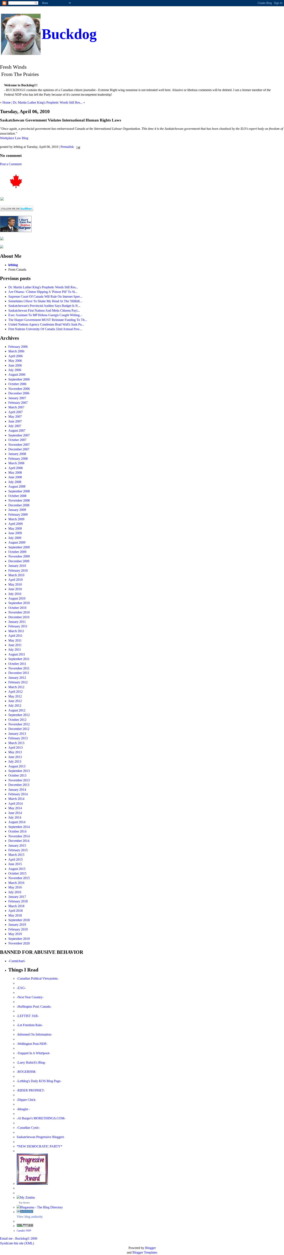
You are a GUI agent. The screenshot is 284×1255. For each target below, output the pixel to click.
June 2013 (15, 757)
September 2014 (19, 827)
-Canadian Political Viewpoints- (37, 978)
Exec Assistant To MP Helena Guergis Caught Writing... (45, 315)
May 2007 (15, 416)
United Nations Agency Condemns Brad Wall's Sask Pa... (46, 324)
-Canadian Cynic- (28, 1127)
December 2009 (18, 561)
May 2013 (15, 752)
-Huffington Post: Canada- (34, 1006)
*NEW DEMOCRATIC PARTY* (39, 1146)
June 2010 (15, 589)
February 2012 (18, 682)
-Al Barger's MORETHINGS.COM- (41, 1118)
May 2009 (15, 528)
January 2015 (17, 845)
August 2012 (16, 710)
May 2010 (15, 584)
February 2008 (18, 458)
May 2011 (15, 640)
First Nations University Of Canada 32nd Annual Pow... (45, 329)
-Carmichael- (16, 961)
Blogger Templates (144, 1252)
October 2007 (17, 440)
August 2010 (16, 598)
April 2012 (15, 691)
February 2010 (18, 570)
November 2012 (19, 724)
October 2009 (17, 552)
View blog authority (30, 1216)
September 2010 (19, 603)
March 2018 (16, 906)
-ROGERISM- (26, 1071)
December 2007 (18, 449)
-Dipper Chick (26, 1099)
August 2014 (16, 822)
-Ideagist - (23, 1109)
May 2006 (15, 360)
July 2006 (14, 370)
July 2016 (14, 892)
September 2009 (19, 547)
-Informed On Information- (34, 1034)
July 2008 (14, 482)
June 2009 (15, 533)
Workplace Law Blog (14, 138)
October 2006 (17, 384)
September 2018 (19, 920)
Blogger (150, 1248)
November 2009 (19, 556)
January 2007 (17, 398)
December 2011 (18, 673)
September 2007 (19, 435)
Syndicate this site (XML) (17, 1243)
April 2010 (15, 579)
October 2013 (17, 775)
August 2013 (16, 766)
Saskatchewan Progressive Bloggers (40, 1137)
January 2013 (17, 733)
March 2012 (16, 687)
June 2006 (15, 365)
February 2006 (18, 346)
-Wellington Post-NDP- (32, 1044)
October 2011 (17, 663)
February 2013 (18, 738)
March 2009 (16, 519)
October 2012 (17, 719)
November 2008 (19, 500)
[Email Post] (77, 147)
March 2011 (16, 631)
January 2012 (17, 677)
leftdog (13, 265)
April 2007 (15, 412)
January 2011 (17, 621)
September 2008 (19, 491)
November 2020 (19, 943)
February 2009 (18, 514)
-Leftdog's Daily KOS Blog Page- (39, 1081)
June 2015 (15, 864)
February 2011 (17, 626)
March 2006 (16, 351)
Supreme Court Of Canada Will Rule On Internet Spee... (45, 296)
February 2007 (18, 402)
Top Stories (24, 1202)
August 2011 (16, 654)
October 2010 (17, 608)
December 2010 (18, 617)
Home (6, 102)
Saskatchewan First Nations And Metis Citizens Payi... (44, 310)
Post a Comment (11, 164)
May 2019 (15, 934)
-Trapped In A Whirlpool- (33, 1053)
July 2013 (14, 761)
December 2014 (18, 840)
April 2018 (15, 910)
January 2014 (17, 789)
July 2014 (14, 817)
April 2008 (15, 468)
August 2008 (16, 486)
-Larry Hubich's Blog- (31, 1062)
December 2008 (18, 505)
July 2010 (14, 594)
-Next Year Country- (30, 997)
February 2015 (18, 850)
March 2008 (16, 463)
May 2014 (15, 808)
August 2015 (16, 869)
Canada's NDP (24, 1230)
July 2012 (14, 705)
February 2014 (18, 794)
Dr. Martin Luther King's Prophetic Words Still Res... (48, 102)
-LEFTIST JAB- (28, 1016)
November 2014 (19, 836)
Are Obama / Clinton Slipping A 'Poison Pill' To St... (42, 292)
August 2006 (16, 374)
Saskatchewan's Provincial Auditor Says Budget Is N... (44, 305)
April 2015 (15, 859)
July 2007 (14, 426)
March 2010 (16, 575)
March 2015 (16, 854)
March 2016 (16, 883)
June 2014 (15, 813)
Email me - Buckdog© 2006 (18, 1238)
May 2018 (15, 915)
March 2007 (16, 407)
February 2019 (18, 929)
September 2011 (19, 659)
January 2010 (17, 565)
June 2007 (15, 421)
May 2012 (15, 696)
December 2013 (18, 785)
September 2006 (19, 379)
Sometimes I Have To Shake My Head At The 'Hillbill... (45, 301)
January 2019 (17, 924)
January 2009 (17, 510)
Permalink (67, 147)
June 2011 (15, 645)
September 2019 (19, 938)
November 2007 (19, 444)
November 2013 (19, 780)
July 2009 (14, 538)
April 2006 (15, 356)
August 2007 (16, 430)
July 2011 (14, 649)
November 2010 (19, 612)
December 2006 (18, 393)
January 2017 (17, 896)
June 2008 (15, 477)
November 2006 (19, 388)
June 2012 (15, 701)
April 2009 (15, 523)
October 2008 (17, 496)
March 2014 (16, 798)
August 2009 (16, 542)
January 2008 (17, 454)
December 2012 (18, 729)
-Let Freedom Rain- (30, 1025)
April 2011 (15, 635)
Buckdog (69, 34)
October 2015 (17, 873)
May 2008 (15, 472)
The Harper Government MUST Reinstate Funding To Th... (47, 320)
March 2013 (16, 743)
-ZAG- (21, 988)
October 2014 (17, 831)
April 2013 (15, 747)
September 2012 (19, 715)
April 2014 (15, 803)
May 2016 (15, 887)
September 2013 (19, 771)
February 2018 (18, 901)
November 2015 (19, 878)
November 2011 (19, 668)
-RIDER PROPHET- (31, 1090)
